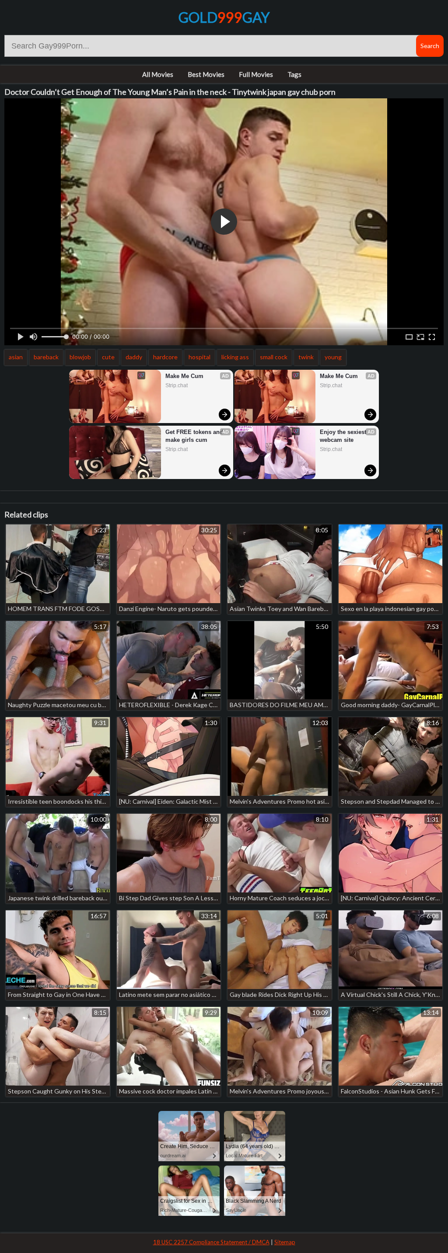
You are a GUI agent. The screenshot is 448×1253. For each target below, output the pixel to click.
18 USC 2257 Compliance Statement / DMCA (211, 1242)
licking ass (235, 357)
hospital (199, 357)
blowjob (80, 357)
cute (108, 357)
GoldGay (224, 17)
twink (306, 357)
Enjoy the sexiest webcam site (344, 436)
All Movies (157, 74)
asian (16, 357)
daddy (134, 357)
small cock (273, 357)
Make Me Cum (184, 376)
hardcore (165, 357)
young (333, 357)
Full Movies (256, 74)
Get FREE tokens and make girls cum (195, 436)
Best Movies (206, 74)
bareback (46, 357)
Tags (294, 74)
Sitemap (284, 1242)
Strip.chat (176, 385)
